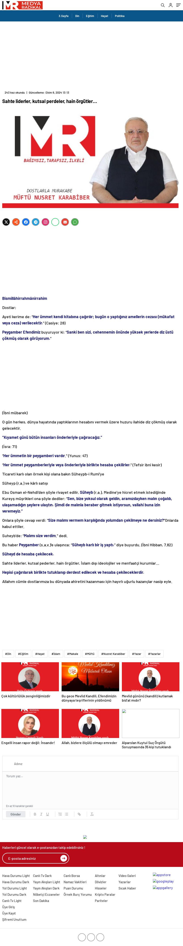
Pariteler (101, 901)
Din (77, 16)
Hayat (104, 16)
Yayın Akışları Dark (46, 888)
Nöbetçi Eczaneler (46, 894)
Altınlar (100, 876)
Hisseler (101, 888)
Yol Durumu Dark (14, 894)
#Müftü (89, 654)
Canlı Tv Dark (42, 876)
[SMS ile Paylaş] (75, 222)
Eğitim (90, 16)
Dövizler (100, 882)
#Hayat (40, 654)
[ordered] (60, 814)
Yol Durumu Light (14, 888)
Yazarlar (125, 882)
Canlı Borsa (72, 876)
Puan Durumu (73, 888)
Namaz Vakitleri (75, 882)
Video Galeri (127, 876)
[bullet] (66, 814)
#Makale (72, 654)
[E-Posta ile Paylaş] (65, 222)
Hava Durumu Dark (15, 882)
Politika (120, 16)
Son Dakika (41, 901)
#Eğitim (23, 654)
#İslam (56, 654)
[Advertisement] (91, 55)
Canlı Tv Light (12, 901)
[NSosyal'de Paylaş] (16, 222)
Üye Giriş (8, 907)
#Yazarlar (154, 654)
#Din (8, 654)
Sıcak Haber (127, 888)
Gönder (15, 814)
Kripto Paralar (105, 894)
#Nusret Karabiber (113, 654)
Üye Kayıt (9, 913)
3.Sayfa (64, 16)
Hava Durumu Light (16, 876)
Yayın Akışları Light (46, 882)
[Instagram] (45, 222)
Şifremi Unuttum (14, 919)
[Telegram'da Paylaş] (36, 222)
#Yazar (136, 654)
